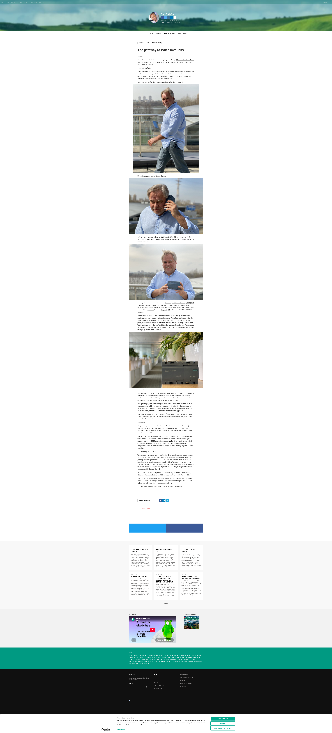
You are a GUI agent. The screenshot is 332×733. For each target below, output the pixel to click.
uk (130, 663)
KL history (132, 659)
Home (2, 2)
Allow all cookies (223, 718)
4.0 (162, 237)
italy (177, 657)
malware (159, 659)
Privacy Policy (184, 675)
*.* (146, 34)
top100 (191, 661)
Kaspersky (182, 680)
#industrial (141, 42)
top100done (198, 661)
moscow (166, 659)
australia (152, 655)
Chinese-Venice (188, 323)
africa (131, 655)
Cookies (182, 689)
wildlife (147, 663)
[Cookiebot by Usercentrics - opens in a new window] (106, 729)
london (153, 659)
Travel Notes (182, 34)
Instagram (168, 17)
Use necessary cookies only (222, 728)
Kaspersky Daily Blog (186, 683)
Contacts (41, 2)
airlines (137, 655)
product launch (150, 661)
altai (142, 655)
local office (145, 659)
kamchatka (197, 657)
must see (180, 659)
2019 (176, 478)
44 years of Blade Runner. (188, 551)
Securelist (183, 686)
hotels (159, 657)
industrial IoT (179, 395)
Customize (222, 723)
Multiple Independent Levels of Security (169, 441)
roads (158, 661)
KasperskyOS (165, 310)
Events (158, 34)
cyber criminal (182, 655)
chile (169, 655)
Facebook (162, 17)
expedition (132, 657)
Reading (26, 2)
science (169, 661)
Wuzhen (140, 325)
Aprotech (150, 310)
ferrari (149, 657)
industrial (171, 657)
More (166, 603)
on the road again (189, 659)
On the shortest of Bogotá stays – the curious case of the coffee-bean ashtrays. (164, 579)
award (147, 323)
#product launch (156, 42)
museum (173, 659)
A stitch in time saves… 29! (165, 551)
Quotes (13, 2)
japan (190, 657)
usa (134, 663)
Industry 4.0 (153, 411)
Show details (121, 729)
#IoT (148, 42)
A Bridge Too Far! (139, 576)
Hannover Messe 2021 (172, 475)
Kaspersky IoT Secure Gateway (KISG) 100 (179, 303)
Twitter (165, 17)
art (147, 655)
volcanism (140, 663)
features (142, 657)
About (7, 2)
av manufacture (161, 655)
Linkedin (171, 17)
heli (154, 657)
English (325, 2)
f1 (137, 657)
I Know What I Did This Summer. (139, 551)
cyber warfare (192, 655)
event (199, 655)
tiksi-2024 (184, 661)
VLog (31, 2)
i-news (164, 657)
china (174, 655)
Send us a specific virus (186, 677)
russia (163, 661)
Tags (35, 2)
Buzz (151, 34)
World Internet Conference (163, 323)
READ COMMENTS (145, 500)
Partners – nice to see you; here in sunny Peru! (190, 577)
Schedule (19, 2)
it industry (184, 657)
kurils (138, 659)
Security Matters (169, 34)
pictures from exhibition (136, 661)
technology (176, 661)
